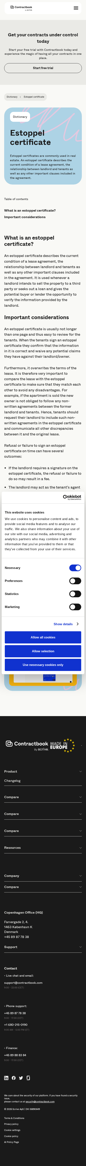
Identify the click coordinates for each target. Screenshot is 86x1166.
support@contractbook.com (23, 983)
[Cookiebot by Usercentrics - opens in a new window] (63, 497)
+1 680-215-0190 (15, 1025)
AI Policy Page (11, 1142)
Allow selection (43, 651)
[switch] (75, 581)
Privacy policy (11, 1124)
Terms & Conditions (14, 1118)
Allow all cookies (43, 637)
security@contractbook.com (40, 1101)
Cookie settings (12, 1130)
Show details (63, 624)
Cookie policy (11, 1136)
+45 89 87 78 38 (16, 936)
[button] (76, 8)
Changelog (12, 780)
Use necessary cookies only (43, 665)
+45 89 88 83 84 (15, 1055)
